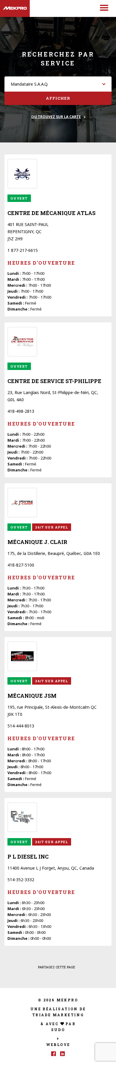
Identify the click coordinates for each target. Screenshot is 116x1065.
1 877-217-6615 (22, 250)
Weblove (58, 1044)
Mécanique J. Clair (37, 541)
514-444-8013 (20, 726)
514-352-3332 (20, 879)
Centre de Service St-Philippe (54, 381)
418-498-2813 (20, 411)
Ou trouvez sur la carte (56, 116)
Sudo (58, 1029)
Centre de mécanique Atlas (51, 213)
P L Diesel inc (27, 856)
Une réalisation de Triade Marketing (58, 1011)
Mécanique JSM (32, 695)
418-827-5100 (20, 565)
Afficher (58, 98)
